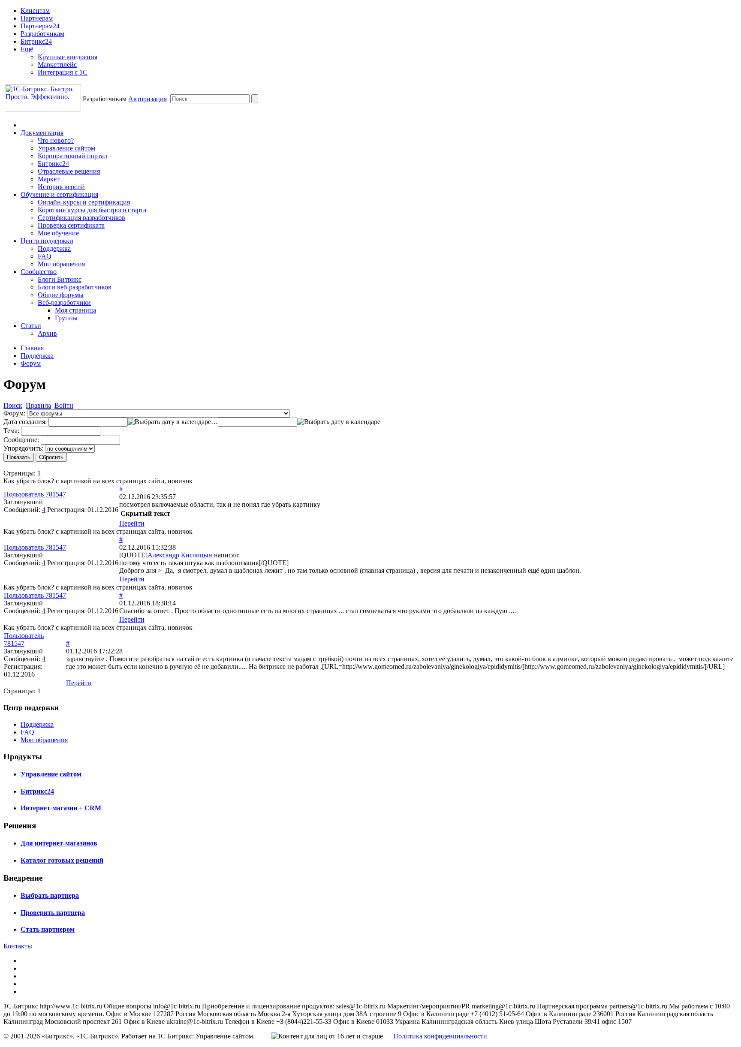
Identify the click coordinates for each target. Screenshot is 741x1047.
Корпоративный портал (72, 155)
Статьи (31, 325)
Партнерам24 (40, 26)
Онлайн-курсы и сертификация (84, 202)
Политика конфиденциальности (440, 1036)
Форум (31, 363)
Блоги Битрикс (59, 279)
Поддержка (54, 248)
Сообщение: (21, 439)
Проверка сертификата (71, 225)
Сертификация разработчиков (81, 217)
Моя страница (75, 310)
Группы (66, 318)
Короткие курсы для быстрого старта (92, 210)
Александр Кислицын (180, 555)
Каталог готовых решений (62, 860)
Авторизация (147, 98)
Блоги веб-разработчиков (74, 287)
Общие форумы (61, 294)
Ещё (27, 49)
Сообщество (39, 271)
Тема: (11, 430)
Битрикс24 (36, 41)
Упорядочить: (23, 448)
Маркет (49, 179)
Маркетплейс (57, 64)
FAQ (44, 256)
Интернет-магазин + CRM (61, 808)
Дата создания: (25, 421)
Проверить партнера (53, 912)
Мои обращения (61, 264)
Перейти (132, 523)
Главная (32, 348)
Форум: (14, 413)
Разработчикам (42, 33)
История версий (61, 186)
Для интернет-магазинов (59, 843)
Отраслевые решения (69, 171)
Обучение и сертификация (59, 194)
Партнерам (37, 18)
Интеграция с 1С (62, 72)
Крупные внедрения (67, 56)
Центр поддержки (47, 240)
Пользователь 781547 (35, 494)
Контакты (17, 946)
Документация (42, 132)
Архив (47, 333)
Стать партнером (48, 929)
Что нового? (56, 140)
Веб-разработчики (64, 302)
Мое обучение (58, 233)
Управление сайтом (66, 148)
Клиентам (35, 10)
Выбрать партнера (50, 895)
